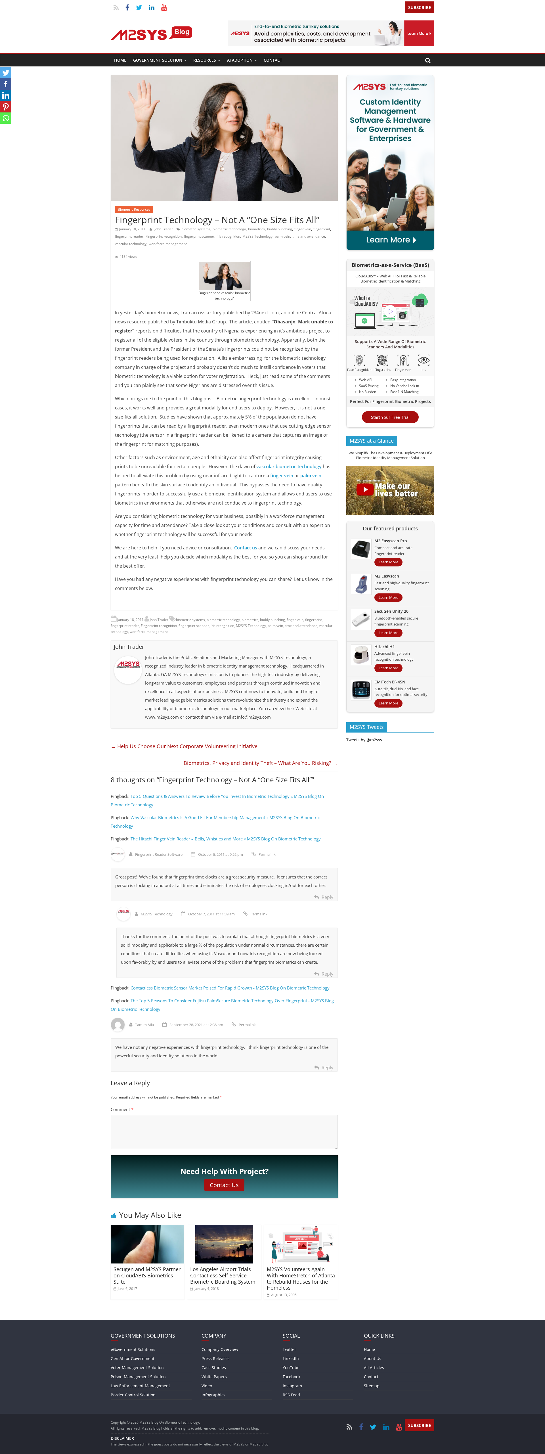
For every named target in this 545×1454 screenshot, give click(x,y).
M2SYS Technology (257, 236)
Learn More (388, 562)
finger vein (302, 229)
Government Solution (157, 60)
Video (207, 1385)
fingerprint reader (129, 236)
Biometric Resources (134, 209)
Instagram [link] (292, 1385)
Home (120, 60)
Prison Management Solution (138, 1376)
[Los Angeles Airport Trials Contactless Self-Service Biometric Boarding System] (224, 1228)
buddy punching (279, 229)
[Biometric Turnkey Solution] (331, 24)
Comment (122, 1109)
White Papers (214, 1376)
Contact (273, 60)
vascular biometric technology (289, 466)
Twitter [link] (289, 1349)
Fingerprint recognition (164, 236)
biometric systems (195, 229)
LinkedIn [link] (291, 1358)
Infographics (213, 1394)
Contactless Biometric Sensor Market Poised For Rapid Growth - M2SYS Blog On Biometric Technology (230, 988)
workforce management (168, 243)
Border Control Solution (133, 1394)
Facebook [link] (291, 1376)
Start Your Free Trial (390, 417)
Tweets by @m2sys (364, 739)
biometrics (256, 229)
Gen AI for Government (132, 1358)
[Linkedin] (5, 95)
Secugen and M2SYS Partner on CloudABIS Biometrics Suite (147, 1275)
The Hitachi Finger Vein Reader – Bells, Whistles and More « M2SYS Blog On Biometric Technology (226, 839)
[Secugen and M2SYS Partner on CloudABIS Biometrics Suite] (148, 1228)
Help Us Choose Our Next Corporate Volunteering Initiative (184, 746)
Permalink (267, 854)
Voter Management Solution (137, 1367)
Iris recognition (228, 236)
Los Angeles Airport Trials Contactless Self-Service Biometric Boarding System (222, 1275)
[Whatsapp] (5, 118)
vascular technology (130, 243)
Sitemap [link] (372, 1385)
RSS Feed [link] (291, 1394)
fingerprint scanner (199, 236)
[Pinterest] (5, 106)
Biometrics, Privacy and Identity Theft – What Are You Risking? (261, 763)
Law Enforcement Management (140, 1385)
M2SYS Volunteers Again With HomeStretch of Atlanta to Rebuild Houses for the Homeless (301, 1278)
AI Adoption (240, 60)
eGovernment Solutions (133, 1349)
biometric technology (229, 229)
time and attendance (308, 236)
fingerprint (321, 229)
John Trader (164, 229)
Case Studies (214, 1367)
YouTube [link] (291, 1367)
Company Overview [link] (220, 1349)
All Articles (374, 1367)
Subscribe (419, 7)
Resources (204, 60)
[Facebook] (5, 84)
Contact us (245, 548)
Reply (327, 897)
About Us (372, 1358)
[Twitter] (5, 72)
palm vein (282, 236)
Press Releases (216, 1358)
